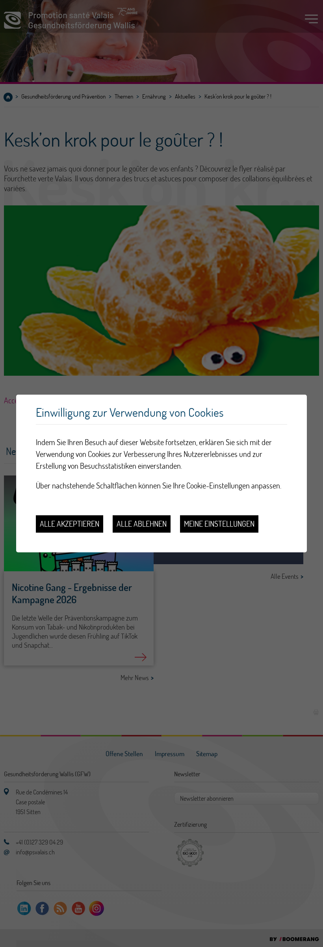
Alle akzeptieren (69, 524)
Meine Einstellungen (219, 524)
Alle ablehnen (142, 524)
